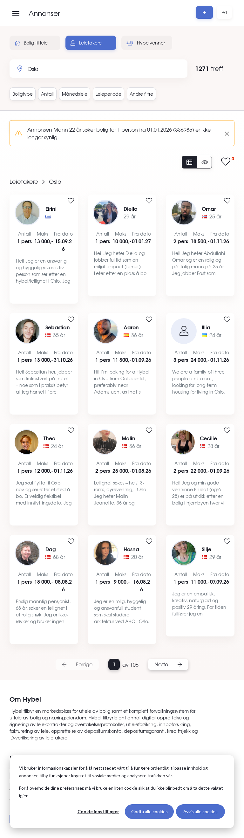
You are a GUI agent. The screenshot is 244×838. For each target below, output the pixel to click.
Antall (47, 94)
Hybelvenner (150, 42)
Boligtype (22, 94)
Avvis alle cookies (200, 811)
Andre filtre (141, 94)
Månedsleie (74, 94)
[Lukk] (224, 133)
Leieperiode (108, 94)
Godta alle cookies (149, 811)
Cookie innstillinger (98, 811)
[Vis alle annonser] (189, 162)
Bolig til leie (35, 42)
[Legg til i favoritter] (70, 200)
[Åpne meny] (16, 13)
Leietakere (90, 42)
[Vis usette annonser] (204, 162)
